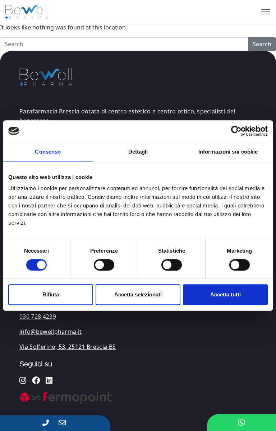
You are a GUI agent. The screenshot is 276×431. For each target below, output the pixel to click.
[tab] (66, 364)
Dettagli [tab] (138, 152)
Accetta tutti (225, 294)
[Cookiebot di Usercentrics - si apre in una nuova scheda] (236, 131)
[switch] (104, 265)
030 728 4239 (37, 316)
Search (262, 44)
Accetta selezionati (138, 294)
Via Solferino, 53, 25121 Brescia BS (67, 347)
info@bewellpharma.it (50, 332)
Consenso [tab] (48, 152)
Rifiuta (50, 294)
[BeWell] (24, 12)
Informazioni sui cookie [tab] (228, 152)
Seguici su (35, 364)
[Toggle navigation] (265, 12)
